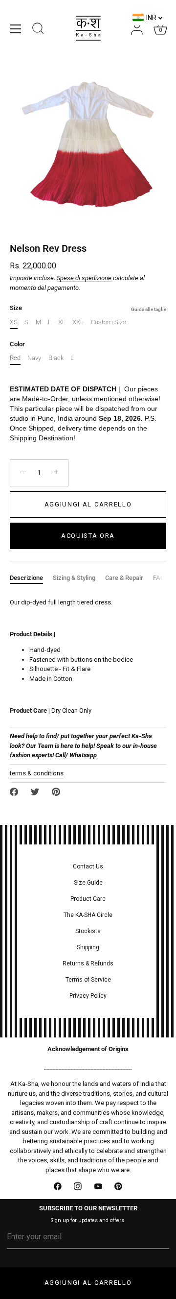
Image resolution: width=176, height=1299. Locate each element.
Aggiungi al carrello (88, 1282)
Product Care (88, 898)
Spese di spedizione (84, 278)
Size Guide (88, 882)
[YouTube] (98, 1186)
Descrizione (26, 577)
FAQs (160, 577)
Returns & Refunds (88, 963)
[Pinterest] (119, 1186)
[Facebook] (58, 1186)
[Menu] (15, 29)
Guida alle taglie (148, 309)
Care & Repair (124, 577)
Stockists (88, 931)
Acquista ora (88, 535)
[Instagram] (78, 1186)
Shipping (88, 947)
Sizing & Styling (74, 577)
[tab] (31, 578)
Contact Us (88, 866)
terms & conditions (37, 773)
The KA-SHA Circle (88, 915)
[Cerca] (38, 30)
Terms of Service (88, 979)
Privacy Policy (88, 995)
